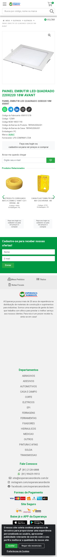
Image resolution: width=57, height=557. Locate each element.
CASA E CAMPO (28, 391)
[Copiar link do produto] (29, 109)
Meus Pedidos (17, 279)
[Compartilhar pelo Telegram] (10, 109)
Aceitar (11, 546)
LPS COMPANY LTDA (22, 138)
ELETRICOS (28, 402)
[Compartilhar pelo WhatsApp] (4, 109)
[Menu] (4, 4)
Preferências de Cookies (18, 551)
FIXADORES (28, 423)
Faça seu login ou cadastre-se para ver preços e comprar (29, 145)
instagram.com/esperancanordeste (30, 482)
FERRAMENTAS (28, 418)
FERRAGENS (28, 412)
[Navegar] (3, 197)
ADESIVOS (28, 381)
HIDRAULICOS (28, 428)
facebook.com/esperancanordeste (30, 486)
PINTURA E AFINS (28, 444)
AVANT (11, 135)
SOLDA (28, 449)
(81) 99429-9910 (30, 474)
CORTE (28, 397)
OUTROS (28, 439)
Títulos (42, 279)
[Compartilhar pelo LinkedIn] (17, 109)
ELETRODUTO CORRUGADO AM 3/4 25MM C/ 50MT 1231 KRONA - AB (14, 200)
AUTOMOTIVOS (28, 386)
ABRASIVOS (28, 375)
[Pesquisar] (52, 11)
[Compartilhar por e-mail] (23, 109)
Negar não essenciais (32, 546)
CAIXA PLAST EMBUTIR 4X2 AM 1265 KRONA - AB (42, 199)
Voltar (50, 19)
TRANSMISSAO (28, 455)
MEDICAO (28, 434)
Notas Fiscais (17, 285)
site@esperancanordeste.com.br (30, 478)
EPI (28, 407)
